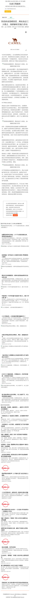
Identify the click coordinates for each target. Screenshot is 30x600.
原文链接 (15, 215)
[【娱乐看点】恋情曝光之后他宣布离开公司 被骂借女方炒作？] (15, 347)
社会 (11, 1)
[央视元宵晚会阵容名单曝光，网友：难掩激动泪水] (14, 326)
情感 (16, 1)
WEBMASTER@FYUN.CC (18, 597)
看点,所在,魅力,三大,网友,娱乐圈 (12, 223)
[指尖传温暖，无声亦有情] (5, 541)
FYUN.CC (12, 594)
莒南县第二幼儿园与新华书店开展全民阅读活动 (15, 582)
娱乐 (9, 6)
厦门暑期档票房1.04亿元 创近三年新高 (12, 565)
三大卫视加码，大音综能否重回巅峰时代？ (14, 316)
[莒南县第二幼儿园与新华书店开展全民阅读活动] (5, 577)
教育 (22, 6)
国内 (6, 1)
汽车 (22, 1)
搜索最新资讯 (7, 11)
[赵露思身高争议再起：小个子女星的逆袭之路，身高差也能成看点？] (15, 226)
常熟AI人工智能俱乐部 (20, 594)
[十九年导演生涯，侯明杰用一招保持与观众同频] (5, 487)
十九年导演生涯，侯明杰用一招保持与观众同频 (15, 492)
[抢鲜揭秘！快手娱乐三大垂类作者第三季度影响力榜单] (15, 246)
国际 (9, 1)
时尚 (14, 1)
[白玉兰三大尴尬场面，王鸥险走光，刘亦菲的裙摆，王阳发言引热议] (15, 366)
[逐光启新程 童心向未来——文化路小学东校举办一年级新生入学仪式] (5, 504)
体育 (6, 6)
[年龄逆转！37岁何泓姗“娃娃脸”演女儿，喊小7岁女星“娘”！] (15, 287)
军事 (14, 6)
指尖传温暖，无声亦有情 (9, 547)
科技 (16, 6)
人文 (19, 1)
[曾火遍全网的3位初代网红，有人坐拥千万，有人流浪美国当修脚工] (15, 386)
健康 (24, 1)
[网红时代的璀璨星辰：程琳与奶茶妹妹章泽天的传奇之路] (15, 267)
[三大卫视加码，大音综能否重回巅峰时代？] (12, 307)
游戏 (19, 6)
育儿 (24, 6)
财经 (11, 6)
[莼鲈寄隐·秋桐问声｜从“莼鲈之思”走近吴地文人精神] (5, 468)
